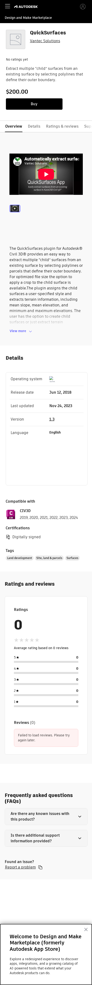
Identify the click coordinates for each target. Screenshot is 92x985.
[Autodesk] (26, 6)
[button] (46, 816)
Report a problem (20, 867)
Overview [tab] (13, 126)
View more (18, 331)
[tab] (14, 214)
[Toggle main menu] (7, 6)
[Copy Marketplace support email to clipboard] (40, 867)
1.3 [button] (51, 419)
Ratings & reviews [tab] (62, 126)
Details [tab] (34, 126)
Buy (34, 104)
